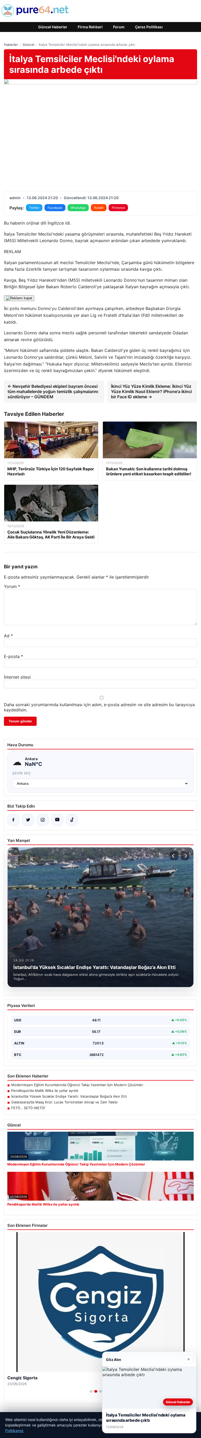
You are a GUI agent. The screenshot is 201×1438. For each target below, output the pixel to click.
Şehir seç (21, 773)
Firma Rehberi (90, 27)
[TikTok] (72, 820)
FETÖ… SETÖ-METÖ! (28, 1108)
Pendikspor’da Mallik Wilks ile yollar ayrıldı (44, 1090)
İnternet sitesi (17, 677)
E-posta (13, 656)
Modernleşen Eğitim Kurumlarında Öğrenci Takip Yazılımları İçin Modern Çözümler (77, 1085)
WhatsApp (78, 208)
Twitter (34, 208)
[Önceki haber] (174, 855)
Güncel (28, 44)
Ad (8, 635)
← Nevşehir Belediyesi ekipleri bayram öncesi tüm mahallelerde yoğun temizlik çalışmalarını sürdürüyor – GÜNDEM (53, 391)
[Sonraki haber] (185, 855)
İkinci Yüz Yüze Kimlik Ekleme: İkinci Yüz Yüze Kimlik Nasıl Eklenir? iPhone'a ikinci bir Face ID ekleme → (151, 391)
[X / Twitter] (28, 820)
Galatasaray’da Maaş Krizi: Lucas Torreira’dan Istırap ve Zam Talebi (64, 1102)
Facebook (55, 208)
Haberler (11, 44)
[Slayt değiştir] (91, 1391)
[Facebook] (13, 820)
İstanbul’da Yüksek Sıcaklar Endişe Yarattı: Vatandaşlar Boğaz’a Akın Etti (69, 1096)
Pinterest (118, 208)
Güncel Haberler (52, 27)
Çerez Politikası (149, 27)
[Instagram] (43, 820)
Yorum (12, 586)
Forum (119, 27)
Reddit (98, 208)
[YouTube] (57, 820)
